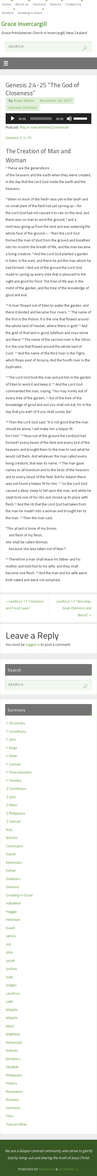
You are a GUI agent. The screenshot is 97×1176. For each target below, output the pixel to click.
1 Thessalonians (19, 772)
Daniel (11, 854)
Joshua (11, 968)
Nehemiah (14, 1042)
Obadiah (12, 1066)
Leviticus (13, 993)
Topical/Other (16, 1124)
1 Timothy (14, 780)
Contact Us (73, 4)
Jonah (10, 960)
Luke (9, 1001)
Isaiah (10, 927)
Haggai (11, 911)
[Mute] (69, 118)
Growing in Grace (30, 12)
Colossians (14, 846)
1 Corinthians (16, 731)
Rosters (7, 12)
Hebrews (13, 919)
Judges (11, 985)
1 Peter (12, 756)
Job (8, 944)
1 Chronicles (15, 723)
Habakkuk (13, 903)
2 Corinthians (16, 788)
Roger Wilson (24, 100)
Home (6, 4)
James (11, 936)
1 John (11, 739)
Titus (9, 1116)
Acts (9, 829)
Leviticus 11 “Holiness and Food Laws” (25, 605)
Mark (10, 1026)
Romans (12, 1099)
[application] (48, 118)
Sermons (39, 4)
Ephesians (14, 862)
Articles (12, 837)
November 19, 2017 (56, 100)
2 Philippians (15, 813)
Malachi (12, 1009)
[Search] (85, 48)
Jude (9, 977)
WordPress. (69, 1169)
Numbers (13, 1058)
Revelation (14, 1091)
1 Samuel (13, 764)
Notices (55, 4)
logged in (33, 644)
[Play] (12, 118)
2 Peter (12, 805)
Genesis (15, 107)
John (9, 952)
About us (21, 4)
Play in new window (35, 127)
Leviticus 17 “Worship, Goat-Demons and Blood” (73, 608)
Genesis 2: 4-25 (19, 137)
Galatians (13, 878)
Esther (11, 870)
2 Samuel (13, 821)
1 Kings (11, 747)
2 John (11, 797)
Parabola (47, 1169)
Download (60, 127)
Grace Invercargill (24, 24)
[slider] (81, 118)
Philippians (14, 1075)
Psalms (11, 1083)
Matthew (13, 1034)
